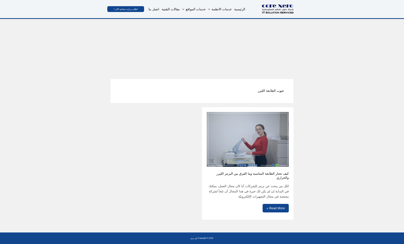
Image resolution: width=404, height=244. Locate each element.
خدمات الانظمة (222, 9)
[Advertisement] (202, 43)
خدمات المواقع (196, 9)
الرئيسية (239, 9)
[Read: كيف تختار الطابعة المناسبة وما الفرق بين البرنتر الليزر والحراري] (248, 139)
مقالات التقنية (171, 9)
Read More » (276, 209)
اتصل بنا (154, 9)
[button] (210, 9)
